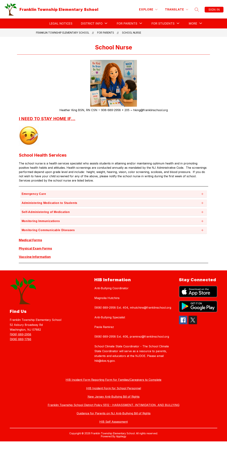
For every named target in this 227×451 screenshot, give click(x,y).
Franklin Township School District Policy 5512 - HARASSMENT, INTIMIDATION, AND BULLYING (113, 405)
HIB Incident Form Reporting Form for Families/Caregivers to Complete (113, 379)
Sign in (214, 9)
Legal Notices (60, 23)
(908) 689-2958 (20, 334)
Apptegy (121, 436)
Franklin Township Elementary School (62, 32)
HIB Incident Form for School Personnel (113, 388)
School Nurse (131, 32)
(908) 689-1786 (20, 339)
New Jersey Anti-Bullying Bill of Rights (114, 396)
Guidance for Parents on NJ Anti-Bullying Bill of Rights (114, 413)
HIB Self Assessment (113, 421)
